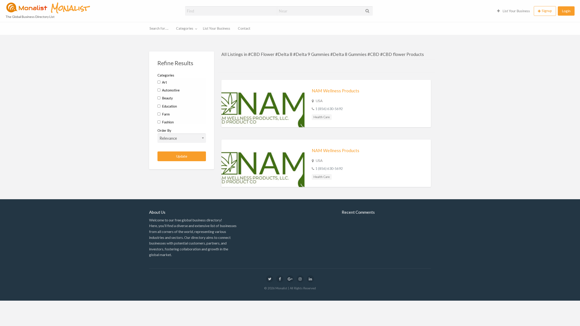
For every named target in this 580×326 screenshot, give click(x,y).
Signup (547, 11)
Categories (184, 28)
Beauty (167, 98)
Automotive (170, 90)
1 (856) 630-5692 (329, 108)
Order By (164, 130)
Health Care (322, 117)
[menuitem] (513, 11)
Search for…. (159, 28)
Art (164, 82)
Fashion (167, 122)
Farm (165, 114)
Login (566, 11)
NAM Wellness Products (335, 90)
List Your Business (516, 11)
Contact (244, 28)
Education (169, 106)
